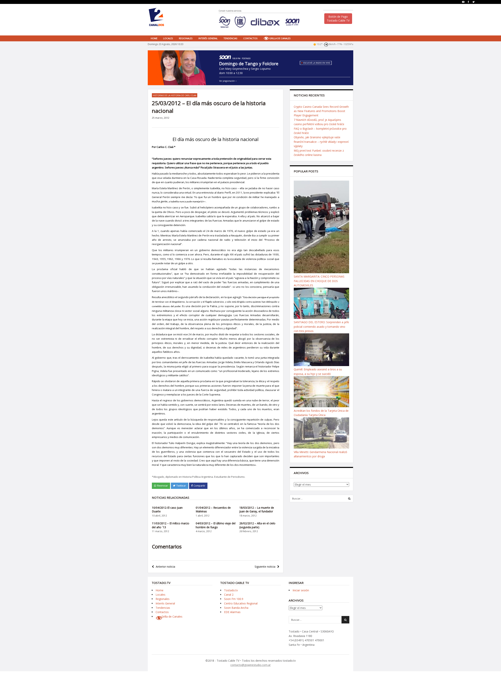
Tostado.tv (231, 590)
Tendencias (230, 38)
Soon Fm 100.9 (233, 599)
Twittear (181, 485)
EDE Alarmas (232, 612)
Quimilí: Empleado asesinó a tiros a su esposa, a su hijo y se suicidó (318, 371)
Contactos (250, 38)
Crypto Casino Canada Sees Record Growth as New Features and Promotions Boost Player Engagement (321, 111)
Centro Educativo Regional (241, 603)
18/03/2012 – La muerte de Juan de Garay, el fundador (256, 509)
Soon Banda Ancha (236, 608)
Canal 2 (228, 594)
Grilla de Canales (280, 38)
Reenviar (162, 485)
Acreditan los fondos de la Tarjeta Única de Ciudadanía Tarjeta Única (321, 413)
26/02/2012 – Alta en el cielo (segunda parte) (257, 525)
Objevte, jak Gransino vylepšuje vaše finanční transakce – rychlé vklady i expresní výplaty (321, 141)
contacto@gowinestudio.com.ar (250, 665)
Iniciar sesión (301, 590)
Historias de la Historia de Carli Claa (174, 95)
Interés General (208, 38)
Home (154, 38)
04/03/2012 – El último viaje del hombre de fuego (215, 525)
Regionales (186, 38)
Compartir (199, 485)
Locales (168, 38)
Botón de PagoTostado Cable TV (338, 18)
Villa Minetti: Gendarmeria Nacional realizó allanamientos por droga (320, 454)
